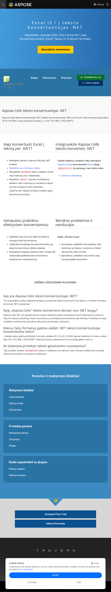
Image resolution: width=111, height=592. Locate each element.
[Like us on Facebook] (37, 550)
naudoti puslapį (65, 164)
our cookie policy (26, 569)
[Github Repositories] (68, 550)
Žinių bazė (14, 439)
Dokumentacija (92, 77)
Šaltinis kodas (16, 403)
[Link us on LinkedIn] (50, 550)
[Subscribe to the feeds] (74, 550)
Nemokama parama (18, 433)
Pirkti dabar (92, 83)
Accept (55, 575)
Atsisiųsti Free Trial (55, 514)
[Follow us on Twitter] (44, 550)
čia (91, 339)
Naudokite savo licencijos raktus (24, 168)
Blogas (12, 445)
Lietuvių (100, 4)
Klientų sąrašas (17, 469)
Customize (32, 582)
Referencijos (15, 409)
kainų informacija (55, 523)
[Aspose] (20, 4)
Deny (79, 582)
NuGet (90, 164)
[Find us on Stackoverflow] (56, 550)
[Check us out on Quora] (62, 550)
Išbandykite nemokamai (55, 49)
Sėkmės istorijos (17, 475)
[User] (107, 4)
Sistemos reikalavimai (71, 175)
